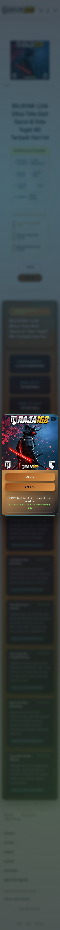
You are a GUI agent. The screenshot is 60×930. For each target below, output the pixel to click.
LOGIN (30, 477)
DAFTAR (29, 487)
